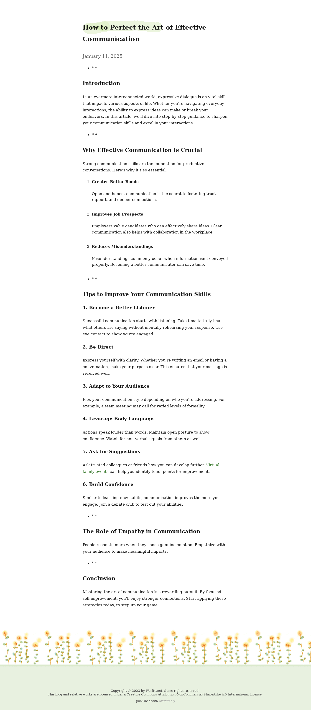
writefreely (167, 701)
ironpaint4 (12, 7)
